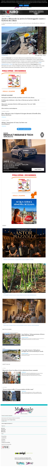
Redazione (3, 441)
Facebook (4, 429)
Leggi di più (26, 5)
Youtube (3, 431)
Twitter (3, 428)
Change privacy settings (6, 442)
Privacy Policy (4, 436)
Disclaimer (3, 439)
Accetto (21, 5)
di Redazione (5, 55)
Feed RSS (4, 432)
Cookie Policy (4, 438)
